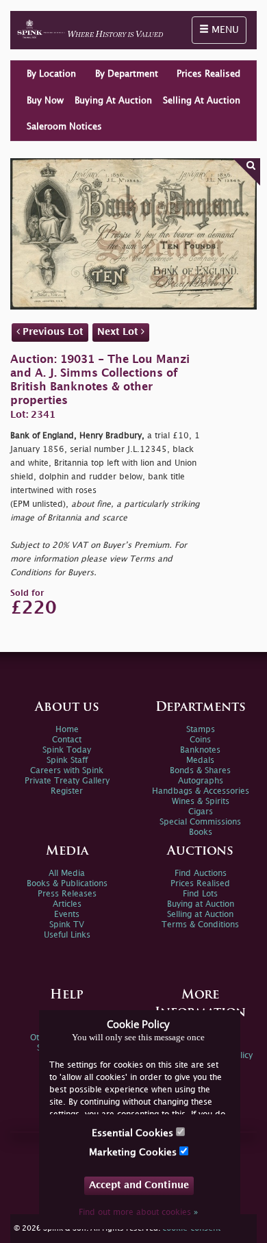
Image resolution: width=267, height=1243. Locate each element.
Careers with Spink (66, 771)
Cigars (200, 812)
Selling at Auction (200, 914)
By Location (51, 74)
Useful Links (67, 935)
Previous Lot (52, 331)
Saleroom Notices (64, 127)
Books (200, 832)
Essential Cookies (134, 1133)
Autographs (200, 781)
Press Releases (67, 894)
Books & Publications (67, 884)
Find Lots (200, 894)
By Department (126, 74)
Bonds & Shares (200, 771)
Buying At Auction (113, 101)
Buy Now (45, 101)
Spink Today (66, 750)
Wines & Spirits (200, 801)
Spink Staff (67, 760)
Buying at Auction (200, 904)
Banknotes (200, 750)
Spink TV (66, 925)
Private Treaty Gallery (67, 781)
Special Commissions (200, 822)
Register (67, 791)
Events (66, 914)
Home (67, 729)
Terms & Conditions (200, 925)
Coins (200, 740)
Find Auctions (201, 873)
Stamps (200, 729)
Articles (67, 904)
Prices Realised (208, 74)
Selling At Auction (201, 101)
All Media (67, 873)
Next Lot (119, 331)
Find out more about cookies (138, 1212)
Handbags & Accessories (200, 791)
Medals (200, 760)
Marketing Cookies (134, 1152)
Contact (66, 740)
